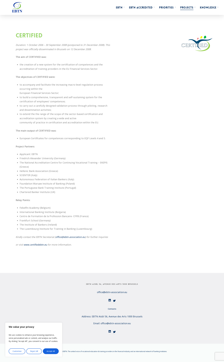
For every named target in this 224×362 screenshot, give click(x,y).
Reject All (34, 351)
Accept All (51, 351)
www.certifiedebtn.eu (35, 244)
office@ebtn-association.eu (70, 237)
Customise (17, 351)
